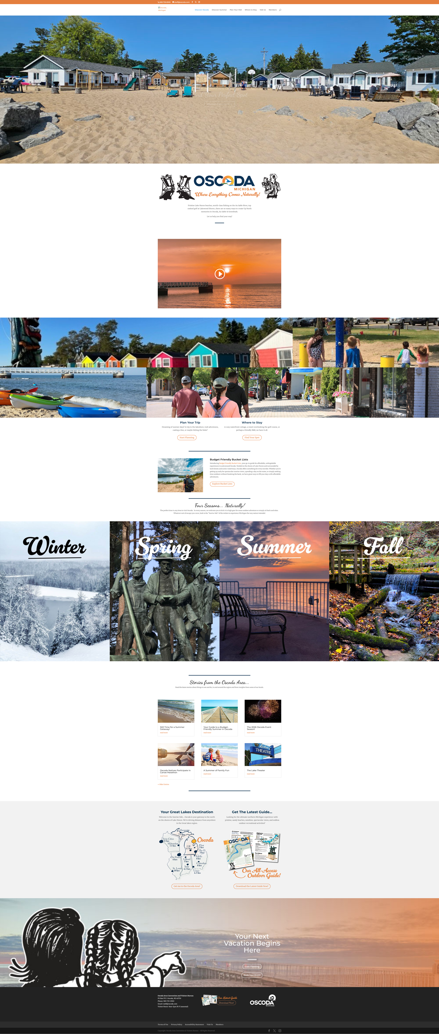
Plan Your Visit (236, 10)
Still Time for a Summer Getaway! (172, 728)
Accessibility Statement (194, 1024)
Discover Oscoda (202, 10)
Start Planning (187, 437)
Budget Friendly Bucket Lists (230, 463)
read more (164, 733)
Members (273, 10)
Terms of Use (163, 1024)
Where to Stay (251, 10)
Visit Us (263, 10)
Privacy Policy (176, 1024)
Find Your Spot (252, 437)
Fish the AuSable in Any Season (219, 80)
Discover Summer (219, 10)
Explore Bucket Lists (222, 483)
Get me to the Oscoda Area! (187, 886)
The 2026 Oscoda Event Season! (259, 728)
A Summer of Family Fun (216, 770)
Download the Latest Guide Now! (252, 886)
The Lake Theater (256, 770)
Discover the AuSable (219, 98)
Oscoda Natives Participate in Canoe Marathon (175, 771)
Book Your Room (252, 975)
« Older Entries (163, 784)
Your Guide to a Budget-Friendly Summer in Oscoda (217, 728)
